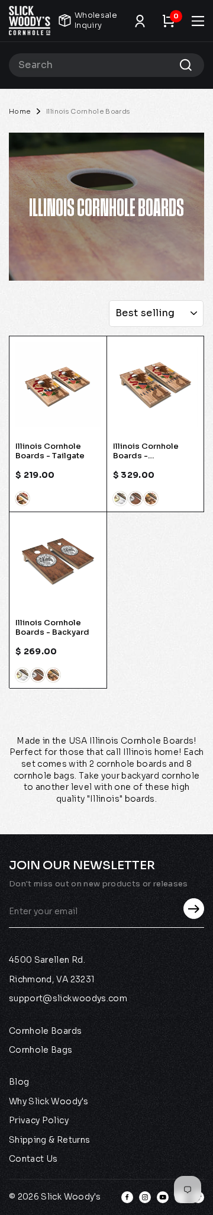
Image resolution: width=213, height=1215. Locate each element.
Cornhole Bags (41, 1049)
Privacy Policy (39, 1120)
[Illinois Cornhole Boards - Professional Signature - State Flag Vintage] (135, 498)
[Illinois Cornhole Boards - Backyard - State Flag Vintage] (38, 675)
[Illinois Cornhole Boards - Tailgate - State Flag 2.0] (22, 498)
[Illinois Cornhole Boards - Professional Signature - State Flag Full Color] (120, 498)
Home (19, 111)
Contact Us (33, 1158)
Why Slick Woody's (48, 1101)
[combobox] (106, 65)
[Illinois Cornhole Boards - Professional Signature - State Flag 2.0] (151, 498)
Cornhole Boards (45, 1031)
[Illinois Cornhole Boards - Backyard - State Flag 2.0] (53, 675)
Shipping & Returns (49, 1139)
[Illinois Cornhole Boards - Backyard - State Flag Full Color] (22, 675)
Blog (19, 1081)
